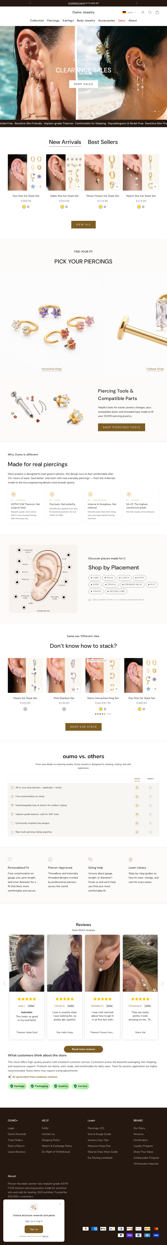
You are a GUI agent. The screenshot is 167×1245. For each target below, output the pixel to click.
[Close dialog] (143, 584)
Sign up (115, 641)
